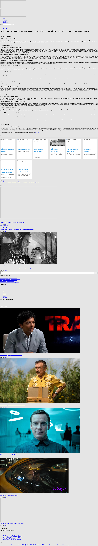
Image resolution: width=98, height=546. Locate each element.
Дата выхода (5, 287)
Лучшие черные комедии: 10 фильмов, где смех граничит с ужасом (17, 229)
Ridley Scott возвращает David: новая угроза (8, 280)
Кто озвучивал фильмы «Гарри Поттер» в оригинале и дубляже (7, 171)
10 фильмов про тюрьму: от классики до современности (89, 149)
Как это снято (5, 22)
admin (6, 33)
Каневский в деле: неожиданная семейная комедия (10, 279)
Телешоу (4, 296)
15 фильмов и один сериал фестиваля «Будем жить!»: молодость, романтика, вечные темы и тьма (20, 181)
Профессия (47, 544)
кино (4, 180)
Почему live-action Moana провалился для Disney (9, 282)
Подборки (5, 20)
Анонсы (4, 19)
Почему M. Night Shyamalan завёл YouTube (8, 278)
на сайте (37, 132)
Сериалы (4, 294)
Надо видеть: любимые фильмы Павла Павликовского (56, 149)
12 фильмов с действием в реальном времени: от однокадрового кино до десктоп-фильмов (19, 182)
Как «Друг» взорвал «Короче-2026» (7, 281)
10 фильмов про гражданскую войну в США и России (72, 149)
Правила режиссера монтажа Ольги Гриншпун (27, 301)
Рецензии (4, 21)
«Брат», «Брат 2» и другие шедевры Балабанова (12, 222)
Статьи (4, 18)
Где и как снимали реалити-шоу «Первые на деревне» (7, 149)
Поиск (1, 271)
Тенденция (5, 297)
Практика (4, 290)
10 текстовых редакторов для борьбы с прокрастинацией (24, 302)
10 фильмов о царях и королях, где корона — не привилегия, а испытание (18, 268)
